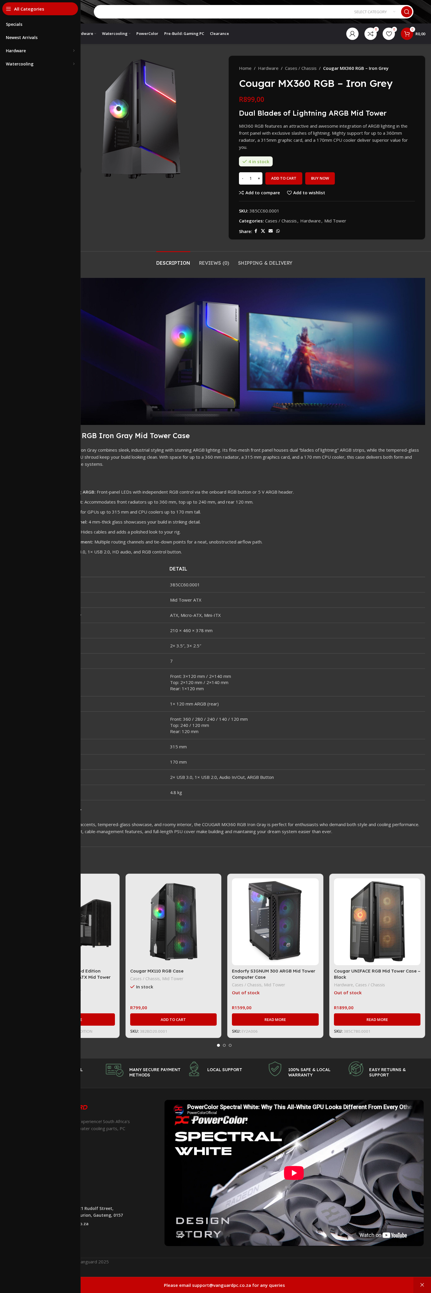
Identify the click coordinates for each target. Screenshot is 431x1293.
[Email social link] (270, 231)
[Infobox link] (143, 1070)
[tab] (173, 260)
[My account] (352, 34)
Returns (32, 1184)
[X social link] (263, 231)
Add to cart (283, 178)
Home (245, 68)
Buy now (320, 178)
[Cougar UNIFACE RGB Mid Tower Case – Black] (377, 921)
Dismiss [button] (422, 1285)
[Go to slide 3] (230, 1045)
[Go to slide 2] (224, 1045)
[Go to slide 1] (218, 1045)
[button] (173, 1019)
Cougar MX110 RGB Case (157, 971)
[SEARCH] (406, 11)
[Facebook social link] (255, 231)
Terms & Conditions (44, 1194)
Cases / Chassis (301, 68)
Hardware (268, 68)
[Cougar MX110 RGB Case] (173, 921)
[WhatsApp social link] (277, 231)
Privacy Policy (38, 1174)
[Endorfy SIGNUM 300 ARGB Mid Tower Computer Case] (275, 921)
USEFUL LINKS (38, 1164)
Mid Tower (335, 221)
